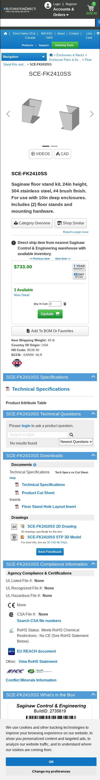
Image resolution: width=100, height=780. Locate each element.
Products (28, 45)
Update (47, 314)
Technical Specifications (39, 389)
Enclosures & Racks (70, 55)
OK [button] (51, 762)
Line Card (89, 35)
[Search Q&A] (71, 434)
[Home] (5, 35)
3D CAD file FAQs (57, 542)
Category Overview (34, 223)
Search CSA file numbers (39, 621)
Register (71, 4)
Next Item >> (62, 258)
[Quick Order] (98, 35)
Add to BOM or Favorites (51, 331)
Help (13, 478)
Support (44, 45)
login (26, 426)
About (61, 33)
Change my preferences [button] (51, 771)
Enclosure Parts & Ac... (65, 60)
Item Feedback (50, 552)
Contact (74, 33)
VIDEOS (42, 154)
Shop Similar (73, 223)
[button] (8, 114)
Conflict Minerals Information (31, 680)
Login (57, 4)
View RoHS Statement (38, 662)
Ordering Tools (64, 45)
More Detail (21, 295)
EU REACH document (36, 651)
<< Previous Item (40, 258)
